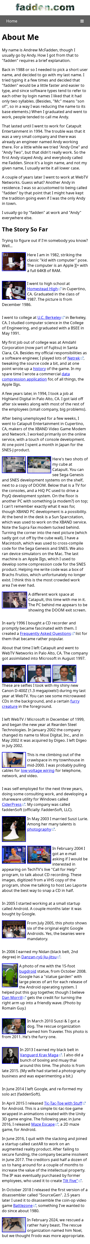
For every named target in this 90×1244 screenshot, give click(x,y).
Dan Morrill (12, 997)
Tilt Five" (70, 1180)
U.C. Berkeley (49, 317)
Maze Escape (43, 1124)
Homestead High (42, 288)
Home (11, 21)
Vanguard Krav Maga (39, 1055)
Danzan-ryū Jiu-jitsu (39, 957)
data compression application (36, 376)
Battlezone (23, 1205)
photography (39, 829)
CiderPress (12, 804)
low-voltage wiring (37, 770)
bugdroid (27, 971)
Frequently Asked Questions (45, 633)
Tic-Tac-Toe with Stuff (63, 1103)
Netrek (73, 358)
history (39, 368)
